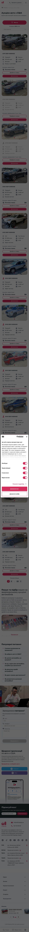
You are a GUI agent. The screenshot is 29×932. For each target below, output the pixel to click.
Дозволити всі (14, 488)
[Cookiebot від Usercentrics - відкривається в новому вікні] (17, 437)
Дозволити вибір (14, 494)
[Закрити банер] (26, 436)
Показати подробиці (18, 484)
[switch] (25, 468)
